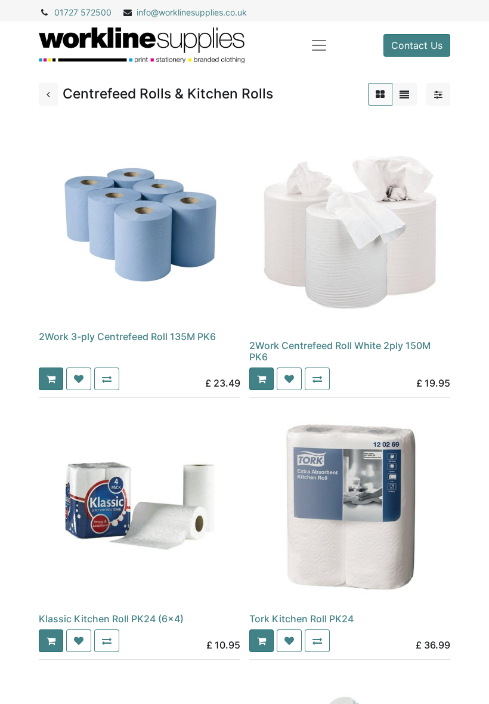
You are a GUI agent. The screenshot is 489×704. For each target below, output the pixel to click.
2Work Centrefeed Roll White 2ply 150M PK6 (340, 351)
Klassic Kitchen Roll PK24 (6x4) (111, 619)
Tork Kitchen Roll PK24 (301, 619)
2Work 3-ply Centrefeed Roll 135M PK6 (127, 336)
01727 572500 (83, 12)
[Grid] (380, 94)
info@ (148, 12)
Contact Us (416, 45)
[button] (51, 379)
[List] (404, 94)
